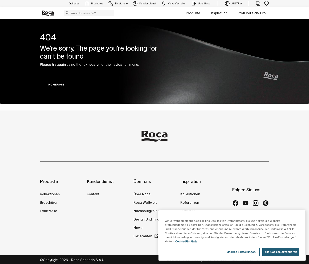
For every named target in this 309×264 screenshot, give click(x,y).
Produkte (193, 13)
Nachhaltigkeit (145, 211)
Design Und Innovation (151, 219)
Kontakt (93, 194)
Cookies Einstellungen (241, 251)
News (138, 228)
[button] (67, 13)
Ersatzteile (48, 211)
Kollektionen (50, 194)
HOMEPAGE (56, 84)
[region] (232, 235)
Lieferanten (142, 236)
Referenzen (189, 202)
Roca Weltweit (145, 202)
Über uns (142, 181)
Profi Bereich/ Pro (252, 13)
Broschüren (49, 202)
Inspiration (218, 13)
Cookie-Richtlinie (186, 241)
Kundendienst (100, 181)
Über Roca (142, 194)
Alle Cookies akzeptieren (281, 251)
